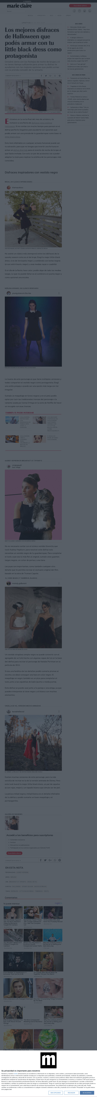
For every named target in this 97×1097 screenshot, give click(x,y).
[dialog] (48, 1073)
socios (16, 1073)
